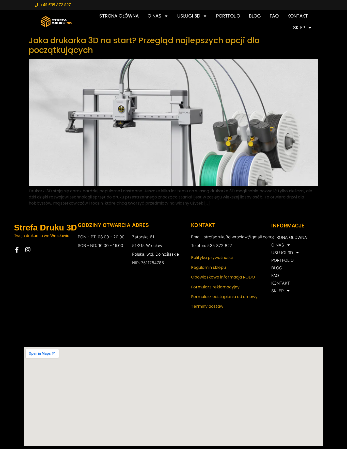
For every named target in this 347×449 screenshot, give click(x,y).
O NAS (154, 16)
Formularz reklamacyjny (215, 287)
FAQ (274, 16)
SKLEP (299, 27)
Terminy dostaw (207, 306)
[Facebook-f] (17, 250)
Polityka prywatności (212, 257)
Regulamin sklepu (208, 267)
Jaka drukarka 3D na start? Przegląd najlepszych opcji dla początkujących (144, 45)
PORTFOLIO (228, 16)
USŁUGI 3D (188, 16)
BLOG (255, 16)
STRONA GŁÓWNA (119, 16)
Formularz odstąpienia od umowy (224, 297)
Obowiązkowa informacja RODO (223, 277)
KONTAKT (298, 16)
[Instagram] (28, 250)
